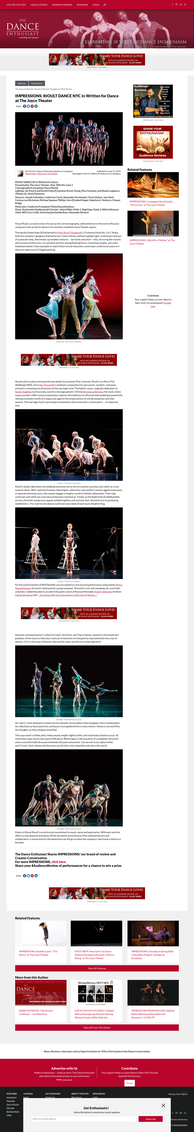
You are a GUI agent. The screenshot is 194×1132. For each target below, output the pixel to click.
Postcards (11, 1101)
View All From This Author (97, 1027)
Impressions (36, 83)
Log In (95, 1097)
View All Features (97, 968)
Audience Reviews (62, 4)
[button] (103, 5)
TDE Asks (10, 1108)
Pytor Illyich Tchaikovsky (69, 232)
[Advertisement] (153, 271)
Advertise (82, 4)
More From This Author (47, 173)
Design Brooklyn (180, 1125)
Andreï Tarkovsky (103, 591)
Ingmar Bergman (23, 595)
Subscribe (151, 1119)
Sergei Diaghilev (23, 391)
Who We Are (76, 1097)
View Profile (30, 173)
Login (96, 4)
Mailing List (50, 1097)
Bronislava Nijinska (93, 391)
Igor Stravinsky (47, 384)
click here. (58, 862)
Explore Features (16, 4)
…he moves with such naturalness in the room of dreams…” (68, 595)
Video (9, 1115)
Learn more (67, 1080)
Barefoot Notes (13, 1111)
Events (26, 1097)
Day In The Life (13, 1104)
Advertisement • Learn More (97, 67)
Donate (129, 1083)
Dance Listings (39, 4)
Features (22, 83)
